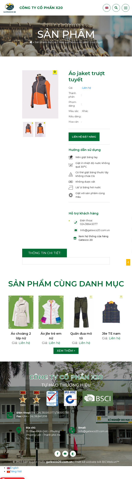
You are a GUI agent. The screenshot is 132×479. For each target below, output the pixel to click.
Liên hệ (86, 87)
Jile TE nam (111, 334)
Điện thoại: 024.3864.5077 (89, 222)
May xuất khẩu (67, 42)
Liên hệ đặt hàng (84, 136)
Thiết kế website (86, 461)
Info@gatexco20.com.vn (95, 230)
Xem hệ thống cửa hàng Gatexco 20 (93, 238)
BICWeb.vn (109, 461)
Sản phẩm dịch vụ (45, 42)
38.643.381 (63, 412)
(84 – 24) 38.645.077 (43, 412)
